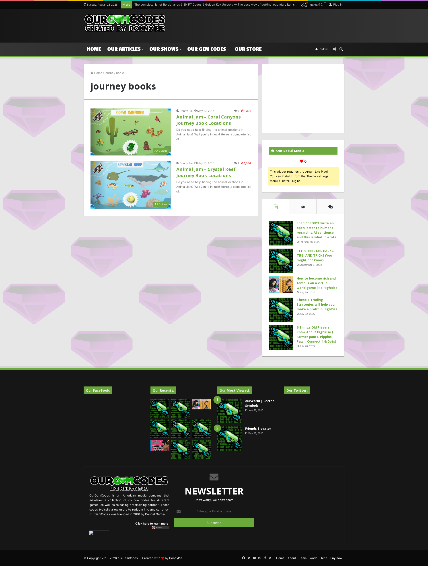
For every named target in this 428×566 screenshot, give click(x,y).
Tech (324, 558)
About (292, 558)
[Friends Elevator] (229, 438)
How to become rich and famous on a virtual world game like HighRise (317, 283)
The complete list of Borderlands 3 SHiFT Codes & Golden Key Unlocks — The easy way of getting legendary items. (215, 4)
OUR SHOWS (164, 49)
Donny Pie (186, 110)
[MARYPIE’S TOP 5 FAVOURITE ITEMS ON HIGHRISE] (201, 449)
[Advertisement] (258, 23)
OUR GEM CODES (206, 49)
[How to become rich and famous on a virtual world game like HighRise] (281, 284)
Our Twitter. (297, 390)
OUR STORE (248, 49)
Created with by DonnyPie (162, 558)
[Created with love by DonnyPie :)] (125, 23)
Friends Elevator (258, 428)
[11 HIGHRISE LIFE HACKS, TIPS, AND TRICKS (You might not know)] (281, 261)
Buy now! (336, 558)
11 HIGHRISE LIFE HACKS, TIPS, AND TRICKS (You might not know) (315, 255)
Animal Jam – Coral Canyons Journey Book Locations (208, 120)
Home (94, 49)
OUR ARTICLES (124, 49)
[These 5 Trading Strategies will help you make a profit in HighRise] (281, 310)
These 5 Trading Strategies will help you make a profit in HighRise (317, 304)
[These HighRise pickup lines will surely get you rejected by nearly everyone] (159, 445)
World (313, 558)
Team (303, 558)
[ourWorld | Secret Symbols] (229, 411)
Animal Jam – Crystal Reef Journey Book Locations (206, 172)
